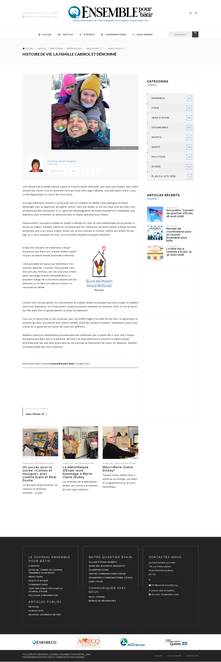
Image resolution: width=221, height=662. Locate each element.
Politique (159, 156)
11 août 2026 (172, 246)
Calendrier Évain (115, 34)
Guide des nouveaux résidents (107, 566)
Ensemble (158, 98)
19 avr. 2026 (68, 463)
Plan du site (36, 611)
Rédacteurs (36, 577)
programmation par (35, 657)
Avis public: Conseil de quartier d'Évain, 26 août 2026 (179, 213)
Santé (156, 147)
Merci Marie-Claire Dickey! (118, 468)
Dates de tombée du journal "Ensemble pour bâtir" (46, 571)
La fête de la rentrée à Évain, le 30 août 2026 (179, 251)
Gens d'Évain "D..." (117, 48)
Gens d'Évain (56, 48)
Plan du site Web (164, 176)
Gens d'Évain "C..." (95, 48)
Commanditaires (38, 585)
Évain (155, 108)
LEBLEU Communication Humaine (65, 657)
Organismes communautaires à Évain (110, 578)
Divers (156, 166)
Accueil (47, 34)
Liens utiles (96, 582)
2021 (74, 171)
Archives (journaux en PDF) (45, 615)
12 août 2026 (172, 226)
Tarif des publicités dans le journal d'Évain (45, 590)
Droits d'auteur (38, 581)
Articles (68, 34)
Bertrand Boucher (44, 463)
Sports (157, 137)
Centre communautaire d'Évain (107, 574)
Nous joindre (145, 34)
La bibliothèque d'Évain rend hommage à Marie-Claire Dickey (78, 472)
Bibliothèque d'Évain (125, 463)
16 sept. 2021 (52, 164)
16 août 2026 (172, 207)
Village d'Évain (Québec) (103, 562)
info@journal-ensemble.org (164, 585)
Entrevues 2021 (74, 48)
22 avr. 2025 (108, 463)
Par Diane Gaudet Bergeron (61, 161)
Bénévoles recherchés (102, 601)
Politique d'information (43, 595)
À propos (89, 34)
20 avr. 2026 (28, 463)
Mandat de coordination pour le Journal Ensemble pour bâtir (179, 234)
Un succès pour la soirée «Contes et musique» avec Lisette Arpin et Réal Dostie (39, 473)
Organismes (160, 127)
